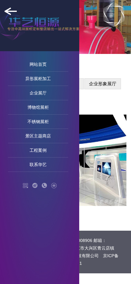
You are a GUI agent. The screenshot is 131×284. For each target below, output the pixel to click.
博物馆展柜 (38, 107)
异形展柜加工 (38, 78)
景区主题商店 (38, 135)
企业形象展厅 (102, 83)
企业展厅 (38, 93)
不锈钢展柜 (38, 121)
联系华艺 (38, 164)
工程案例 (38, 150)
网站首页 (38, 64)
